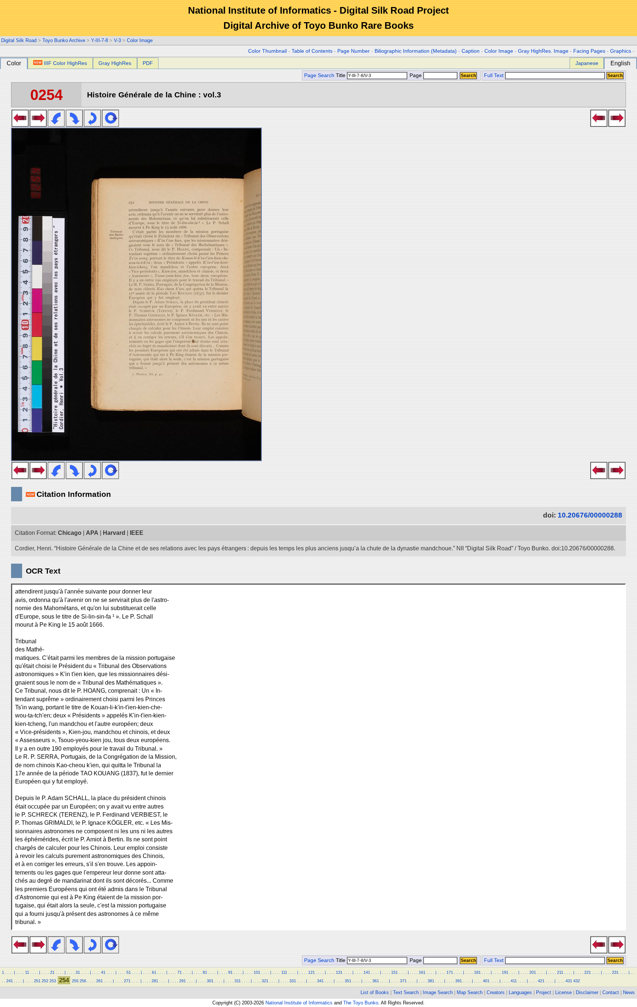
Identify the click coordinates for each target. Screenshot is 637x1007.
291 (182, 981)
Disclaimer (587, 992)
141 (366, 972)
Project (543, 992)
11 (27, 972)
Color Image (140, 40)
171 (449, 972)
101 (257, 972)
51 (128, 972)
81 (205, 972)
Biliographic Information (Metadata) (416, 51)
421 (541, 981)
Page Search (319, 75)
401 (486, 981)
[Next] (38, 124)
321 (265, 981)
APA (92, 533)
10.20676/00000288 (590, 515)
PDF (148, 63)
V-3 (117, 40)
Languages (520, 992)
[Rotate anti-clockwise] (56, 124)
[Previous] (20, 124)
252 (45, 981)
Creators (496, 992)
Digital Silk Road (18, 40)
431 (568, 981)
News (629, 992)
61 (154, 972)
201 (532, 972)
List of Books (375, 992)
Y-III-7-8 (99, 40)
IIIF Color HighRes (65, 63)
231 (615, 972)
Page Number (353, 51)
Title (341, 75)
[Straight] (110, 124)
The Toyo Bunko (360, 1003)
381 (431, 981)
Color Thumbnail (267, 51)
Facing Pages (589, 51)
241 (9, 981)
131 (339, 972)
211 (560, 972)
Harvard (114, 533)
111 (284, 972)
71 (179, 972)
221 (587, 972)
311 (237, 981)
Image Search (438, 992)
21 (52, 972)
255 (75, 981)
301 (210, 981)
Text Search (406, 992)
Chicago (69, 533)
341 (320, 981)
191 (505, 972)
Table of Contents (312, 51)
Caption (471, 51)
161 (422, 972)
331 (292, 981)
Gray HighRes (114, 63)
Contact (610, 992)
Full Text (494, 75)
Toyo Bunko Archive (63, 40)
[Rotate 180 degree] (92, 124)
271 (127, 981)
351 (348, 981)
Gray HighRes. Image (543, 51)
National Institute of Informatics (299, 1003)
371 (403, 981)
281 (155, 981)
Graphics (620, 51)
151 (394, 972)
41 (103, 972)
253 (52, 981)
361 (375, 981)
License (563, 992)
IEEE (136, 533)
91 (230, 972)
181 (477, 972)
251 (37, 981)
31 (78, 972)
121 (311, 972)
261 (99, 981)
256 (83, 981)
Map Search (470, 992)
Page (415, 75)
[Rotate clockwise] (74, 124)
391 (458, 981)
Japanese (586, 63)
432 (576, 981)
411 (514, 981)
